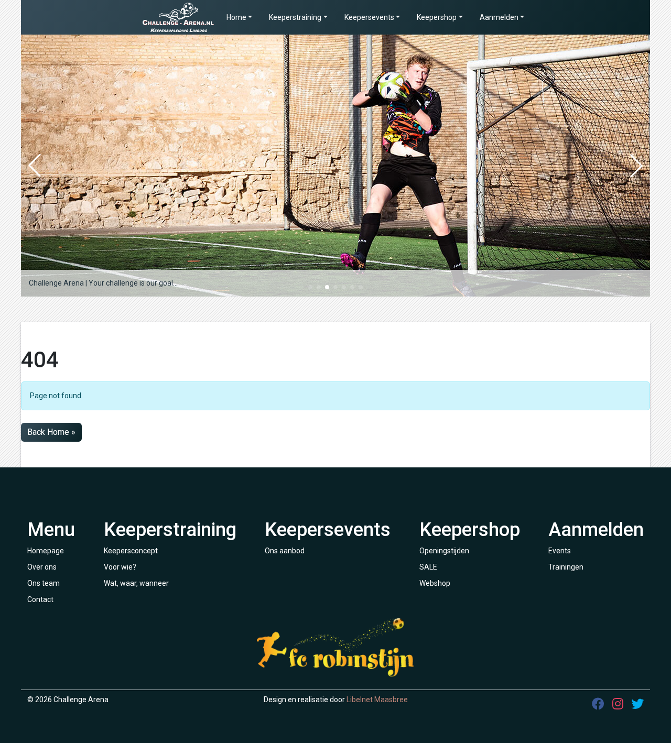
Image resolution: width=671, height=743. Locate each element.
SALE (428, 567)
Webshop (434, 583)
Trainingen (565, 567)
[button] (310, 287)
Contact (40, 599)
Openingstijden (444, 551)
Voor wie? (120, 567)
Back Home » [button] (51, 432)
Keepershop (437, 17)
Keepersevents (369, 17)
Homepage (45, 551)
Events (559, 551)
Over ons (42, 567)
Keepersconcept (131, 551)
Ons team (43, 583)
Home (236, 17)
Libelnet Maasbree (377, 699)
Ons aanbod (285, 551)
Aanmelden (499, 17)
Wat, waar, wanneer (136, 583)
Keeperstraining (295, 17)
